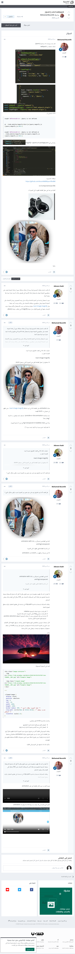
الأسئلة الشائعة (52, 921)
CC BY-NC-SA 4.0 (40, 924)
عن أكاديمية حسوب (62, 921)
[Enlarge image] (35, 67)
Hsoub (21, 924)
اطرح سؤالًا (27, 25)
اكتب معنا (45, 921)
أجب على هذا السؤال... (57, 868)
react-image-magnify (40, 306)
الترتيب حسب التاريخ (6, 279)
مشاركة (19, 16)
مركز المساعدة (13, 921)
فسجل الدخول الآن (38, 860)
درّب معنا (39, 921)
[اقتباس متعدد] (54, 272)
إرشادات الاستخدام (31, 921)
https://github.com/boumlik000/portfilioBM (40, 181)
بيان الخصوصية (21, 921)
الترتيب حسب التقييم (15, 279)
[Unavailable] (29, 161)
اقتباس (49, 272)
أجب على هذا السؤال (11, 25)
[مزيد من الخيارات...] (4, 39)
